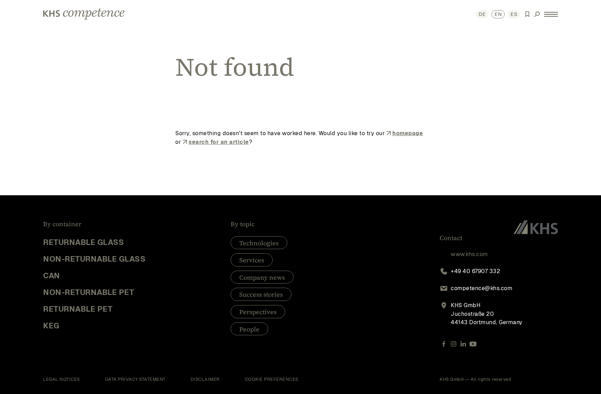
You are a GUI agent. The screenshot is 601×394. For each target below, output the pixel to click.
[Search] (537, 14)
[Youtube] (473, 343)
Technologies (259, 243)
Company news (262, 277)
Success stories (261, 294)
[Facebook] (444, 343)
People (249, 329)
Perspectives (258, 311)
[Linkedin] (463, 343)
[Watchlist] (527, 14)
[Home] (84, 14)
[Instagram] (453, 343)
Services (251, 260)
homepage (407, 133)
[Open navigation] (551, 14)
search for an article (219, 142)
